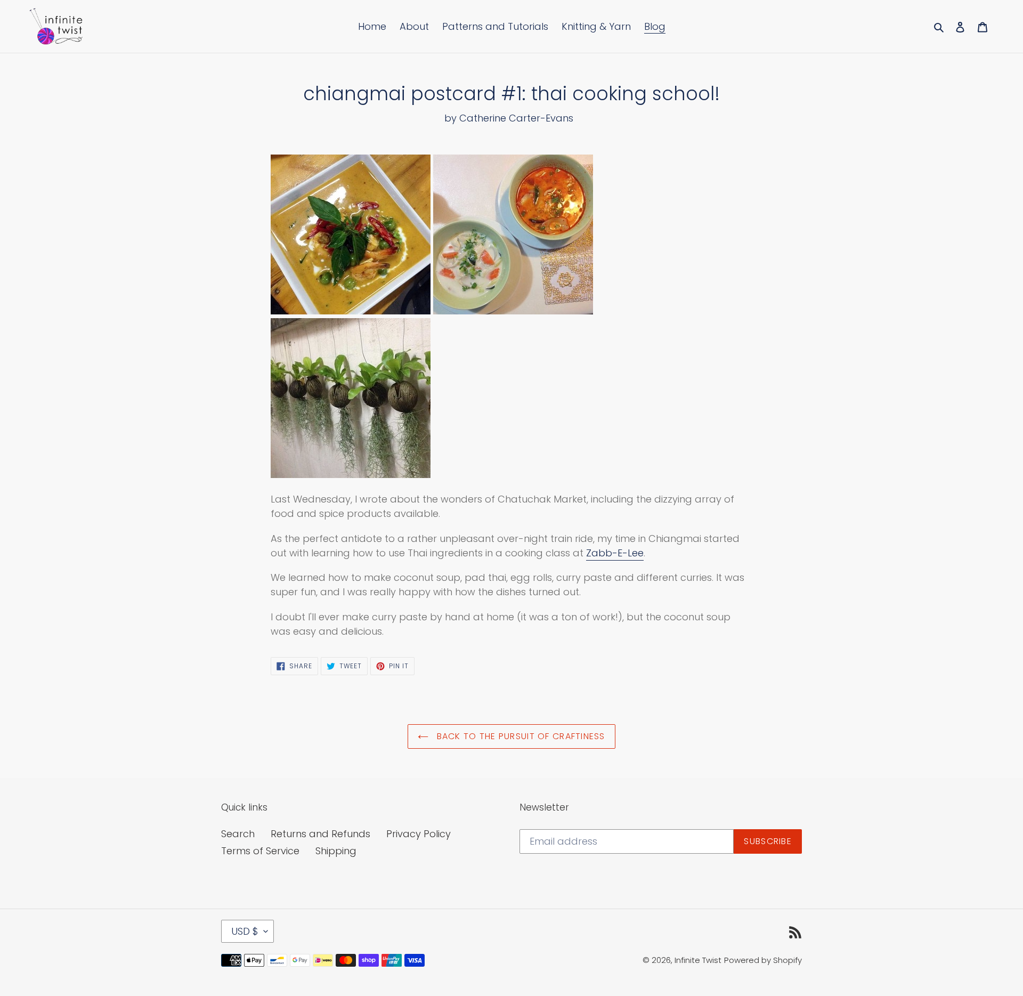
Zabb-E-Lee (615, 553)
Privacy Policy (418, 833)
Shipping (335, 850)
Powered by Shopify (763, 960)
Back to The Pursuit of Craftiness (519, 736)
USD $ (244, 931)
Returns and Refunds (320, 833)
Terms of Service (260, 850)
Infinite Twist (698, 960)
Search (238, 833)
